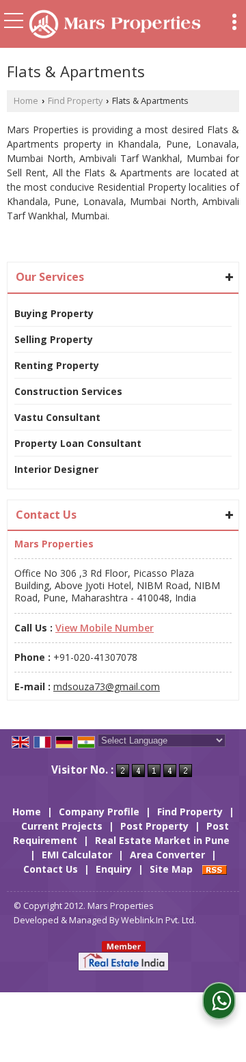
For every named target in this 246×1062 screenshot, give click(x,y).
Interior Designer (56, 469)
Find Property (75, 101)
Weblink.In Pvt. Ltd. (158, 920)
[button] (104, 627)
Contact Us (50, 868)
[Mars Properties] (115, 26)
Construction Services (68, 391)
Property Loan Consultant (77, 443)
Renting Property (56, 365)
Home (26, 101)
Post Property (154, 825)
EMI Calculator (77, 854)
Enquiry (114, 868)
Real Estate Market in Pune (162, 840)
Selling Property (53, 339)
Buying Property (54, 313)
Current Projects (61, 825)
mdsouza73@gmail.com (106, 686)
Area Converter (167, 854)
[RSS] (214, 868)
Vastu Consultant (57, 417)
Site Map (171, 868)
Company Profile (99, 811)
